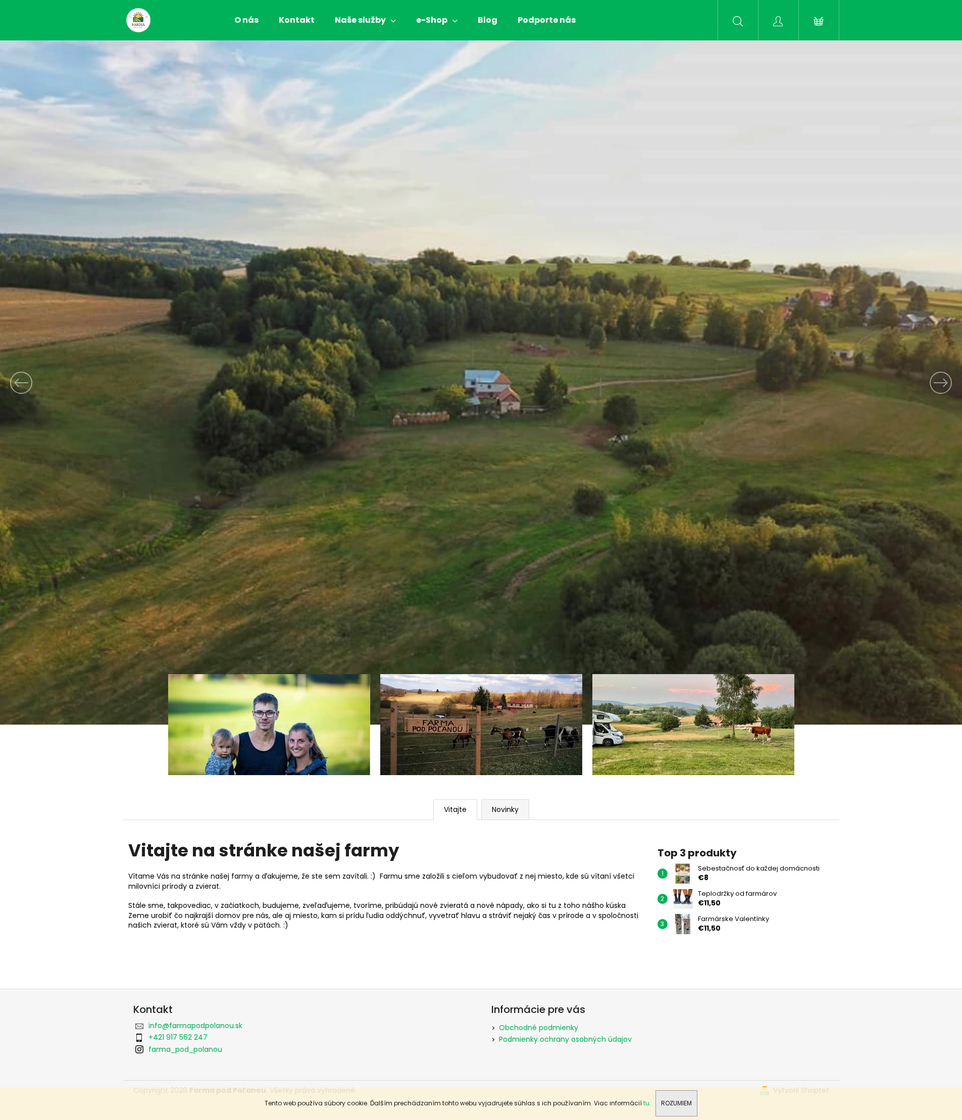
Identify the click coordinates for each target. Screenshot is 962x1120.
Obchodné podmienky (538, 1028)
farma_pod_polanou (185, 1049)
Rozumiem (676, 1103)
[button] (72, 382)
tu (646, 1103)
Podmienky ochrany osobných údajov (565, 1039)
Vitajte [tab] (455, 809)
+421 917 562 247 (178, 1037)
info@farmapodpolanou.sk (195, 1026)
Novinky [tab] (505, 809)
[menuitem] (246, 20)
